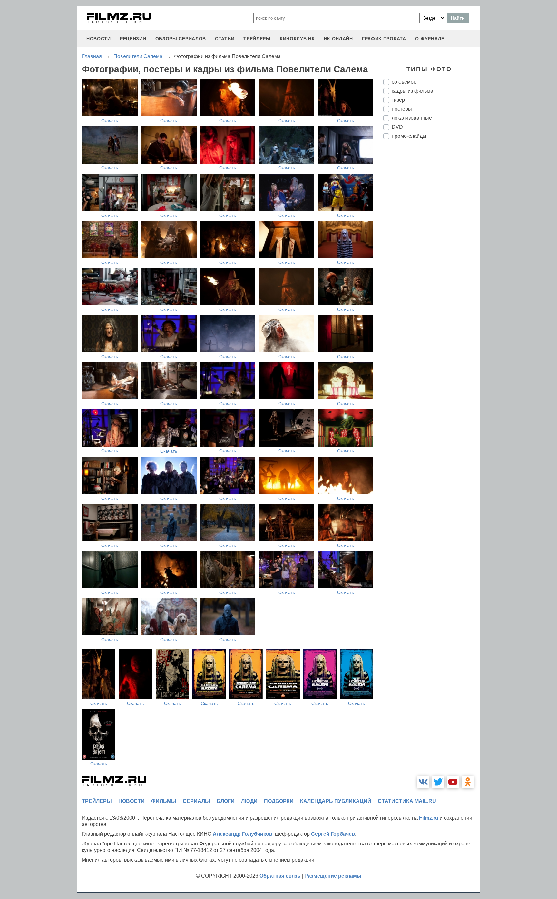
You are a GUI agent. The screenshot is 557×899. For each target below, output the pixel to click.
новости (98, 38)
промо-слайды (409, 136)
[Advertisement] (431, 252)
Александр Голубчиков (242, 834)
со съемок (404, 82)
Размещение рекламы (332, 876)
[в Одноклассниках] (468, 782)
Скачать (109, 120)
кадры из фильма (412, 91)
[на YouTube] (453, 782)
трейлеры (257, 38)
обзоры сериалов (180, 38)
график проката (384, 38)
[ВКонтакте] (423, 782)
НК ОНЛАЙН (338, 38)
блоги (226, 801)
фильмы (163, 801)
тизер (398, 100)
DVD (397, 127)
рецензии (133, 38)
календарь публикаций (335, 801)
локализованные (412, 118)
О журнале (430, 38)
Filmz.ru (428, 818)
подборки (279, 801)
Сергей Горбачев (333, 834)
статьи (224, 38)
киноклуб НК (297, 38)
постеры (402, 109)
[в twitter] (438, 782)
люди (249, 801)
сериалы (196, 801)
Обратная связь (279, 876)
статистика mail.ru (407, 801)
